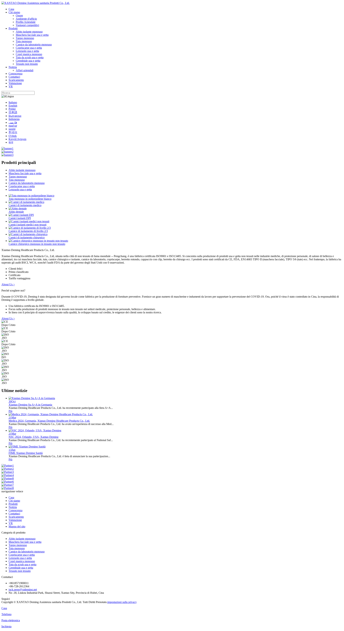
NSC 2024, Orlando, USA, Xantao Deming (33, 436)
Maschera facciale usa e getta (32, 34)
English (13, 105)
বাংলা (11, 142)
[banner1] (7, 148)
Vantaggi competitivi (27, 25)
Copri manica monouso (29, 54)
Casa (11, 9)
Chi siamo (14, 12)
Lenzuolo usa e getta (27, 50)
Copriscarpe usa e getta (29, 47)
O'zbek (13, 135)
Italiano (13, 102)
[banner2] (7, 151)
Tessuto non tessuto (27, 63)
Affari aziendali (24, 70)
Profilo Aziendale (25, 21)
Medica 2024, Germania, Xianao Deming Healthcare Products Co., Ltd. (49, 420)
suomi (12, 128)
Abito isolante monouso (29, 31)
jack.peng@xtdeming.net (23, 589)
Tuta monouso (24, 41)
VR (11, 86)
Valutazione (15, 83)
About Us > (8, 284)
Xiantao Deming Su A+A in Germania (30, 404)
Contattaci (14, 76)
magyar (13, 125)
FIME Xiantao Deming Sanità (26, 453)
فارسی (13, 122)
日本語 (13, 112)
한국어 (13, 132)
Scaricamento (16, 80)
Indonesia (14, 119)
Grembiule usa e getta (28, 60)
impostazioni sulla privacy (122, 602)
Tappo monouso (25, 38)
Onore (19, 15)
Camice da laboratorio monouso (34, 44)
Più (10, 411)
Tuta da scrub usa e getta (30, 57)
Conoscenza (15, 73)
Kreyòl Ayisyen (17, 139)
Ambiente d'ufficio (26, 18)
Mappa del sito (17, 526)
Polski (12, 108)
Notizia (13, 67)
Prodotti (13, 28)
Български (15, 115)
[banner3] (7, 154)
